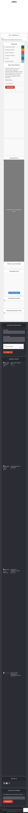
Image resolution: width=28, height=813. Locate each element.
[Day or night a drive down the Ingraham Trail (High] (9, 282)
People (2, 38)
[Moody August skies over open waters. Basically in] (18, 288)
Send (8, 352)
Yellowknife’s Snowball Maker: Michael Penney (11, 39)
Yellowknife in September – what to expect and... (15, 571)
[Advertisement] (14, 18)
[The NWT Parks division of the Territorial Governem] (9, 277)
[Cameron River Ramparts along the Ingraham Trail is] (18, 277)
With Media (18, 811)
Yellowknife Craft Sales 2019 (14, 210)
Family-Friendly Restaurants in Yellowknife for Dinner (16, 674)
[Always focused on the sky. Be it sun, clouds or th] (9, 288)
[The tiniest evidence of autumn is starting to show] (18, 282)
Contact (5, 808)
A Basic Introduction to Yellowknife (15, 467)
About (2, 808)
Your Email (6, 330)
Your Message (6, 336)
